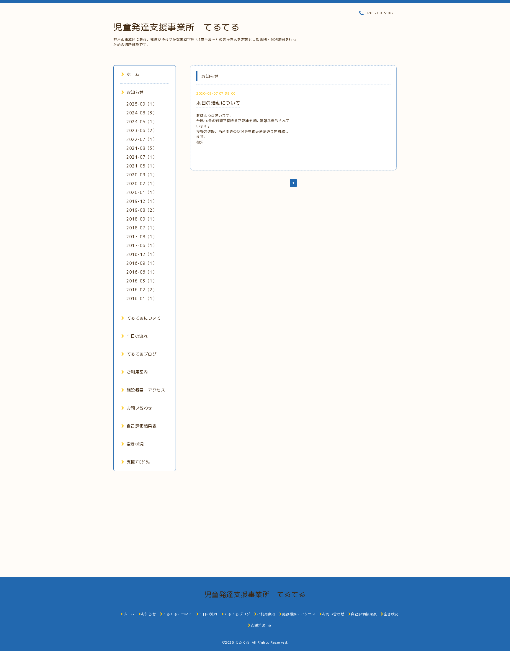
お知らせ (135, 92)
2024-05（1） (141, 121)
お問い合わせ (139, 408)
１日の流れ (137, 336)
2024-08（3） (141, 113)
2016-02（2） (141, 289)
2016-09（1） (141, 263)
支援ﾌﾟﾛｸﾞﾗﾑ (138, 462)
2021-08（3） (141, 148)
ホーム (133, 74)
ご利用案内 (137, 372)
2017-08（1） (141, 236)
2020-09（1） (141, 174)
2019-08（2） (141, 210)
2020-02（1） (141, 183)
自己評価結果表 (141, 426)
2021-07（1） (141, 157)
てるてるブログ (141, 354)
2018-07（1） (141, 228)
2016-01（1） (141, 298)
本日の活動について (218, 103)
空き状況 (135, 444)
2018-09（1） (141, 219)
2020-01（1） (141, 192)
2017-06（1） (141, 245)
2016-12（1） (141, 254)
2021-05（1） (141, 166)
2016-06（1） (141, 272)
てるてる (242, 642)
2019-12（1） (141, 201)
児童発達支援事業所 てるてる (176, 27)
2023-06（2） (141, 130)
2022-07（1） (141, 139)
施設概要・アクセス (146, 390)
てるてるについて (144, 318)
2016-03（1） (141, 281)
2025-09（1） (141, 104)
